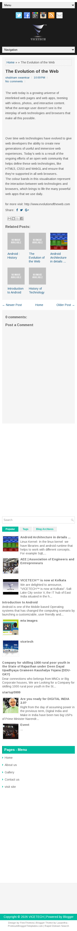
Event (24, 724)
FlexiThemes (27, 922)
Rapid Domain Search (57, 926)
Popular (10, 529)
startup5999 (11, 692)
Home (11, 62)
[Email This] (9, 218)
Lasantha (62, 922)
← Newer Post (12, 305)
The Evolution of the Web (32, 71)
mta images (29, 620)
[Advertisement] (38, 467)
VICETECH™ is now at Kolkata (43, 580)
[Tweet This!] (21, 210)
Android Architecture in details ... (58, 257)
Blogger (68, 916)
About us (11, 765)
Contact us (12, 779)
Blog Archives (44, 529)
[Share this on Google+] (27, 210)
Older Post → (65, 305)
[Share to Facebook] (21, 218)
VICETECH (36, 916)
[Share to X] (17, 218)
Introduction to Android (20, 602)
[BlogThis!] (13, 218)
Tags (25, 529)
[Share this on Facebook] (17, 210)
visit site (10, 786)
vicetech (26, 641)
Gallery (9, 772)
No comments (14, 81)
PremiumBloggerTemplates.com (25, 926)
